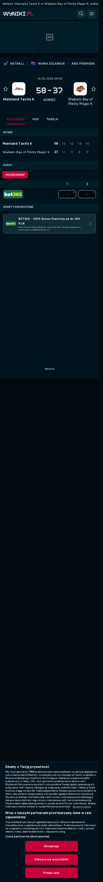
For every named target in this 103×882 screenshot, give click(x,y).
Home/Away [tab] (15, 175)
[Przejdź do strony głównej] (26, 14)
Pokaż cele (51, 873)
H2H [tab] (35, 119)
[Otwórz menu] (91, 13)
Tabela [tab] (52, 119)
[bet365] (13, 194)
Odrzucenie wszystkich (52, 859)
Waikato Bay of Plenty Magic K (80, 101)
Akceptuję (51, 846)
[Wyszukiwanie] (81, 13)
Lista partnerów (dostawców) (27, 836)
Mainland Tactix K (18, 99)
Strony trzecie (82, 806)
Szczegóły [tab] (16, 119)
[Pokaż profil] (19, 89)
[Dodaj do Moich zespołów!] (5, 89)
